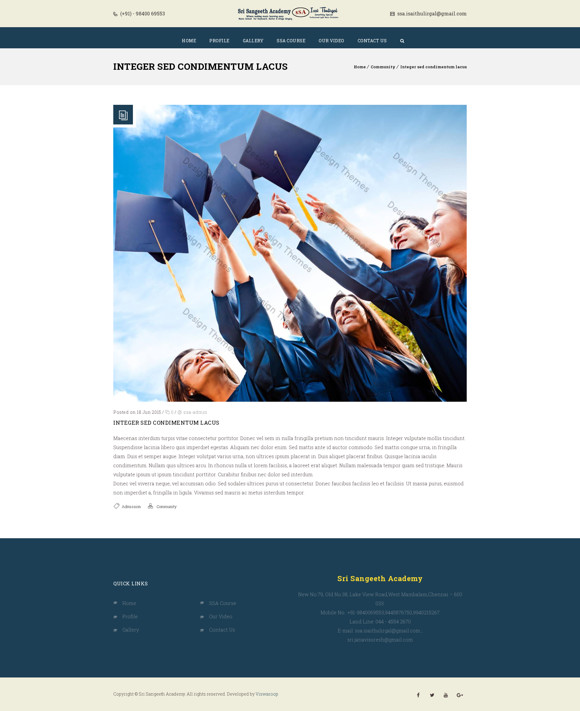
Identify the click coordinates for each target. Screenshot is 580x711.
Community (383, 66)
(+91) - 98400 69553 (142, 13)
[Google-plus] (459, 695)
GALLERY (253, 40)
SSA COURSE (291, 40)
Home (360, 66)
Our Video (220, 616)
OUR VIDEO (331, 40)
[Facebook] (418, 695)
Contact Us (222, 629)
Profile (130, 616)
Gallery (130, 629)
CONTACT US (372, 40)
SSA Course (222, 603)
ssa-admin (195, 412)
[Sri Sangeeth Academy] (290, 13)
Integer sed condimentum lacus (433, 66)
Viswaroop (267, 694)
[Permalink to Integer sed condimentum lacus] (290, 400)
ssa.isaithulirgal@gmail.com (431, 13)
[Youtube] (445, 695)
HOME (189, 40)
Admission (131, 506)
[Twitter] (432, 695)
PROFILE (219, 40)
